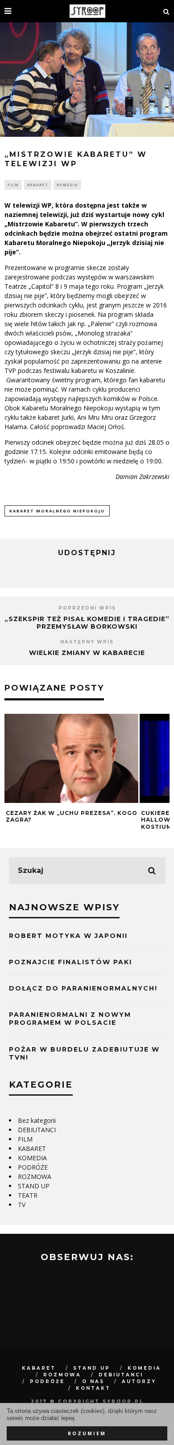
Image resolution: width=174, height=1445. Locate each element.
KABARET (37, 184)
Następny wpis (87, 642)
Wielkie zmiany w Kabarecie (87, 653)
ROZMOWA (34, 1176)
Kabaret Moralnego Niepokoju (57, 511)
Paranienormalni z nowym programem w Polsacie (70, 1019)
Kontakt (93, 1388)
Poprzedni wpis (87, 608)
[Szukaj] (166, 11)
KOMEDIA (67, 184)
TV (21, 1204)
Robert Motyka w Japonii (68, 936)
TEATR (27, 1195)
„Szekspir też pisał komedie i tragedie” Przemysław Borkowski (87, 622)
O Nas (93, 1381)
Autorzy (139, 1381)
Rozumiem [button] (87, 1433)
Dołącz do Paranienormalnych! (83, 988)
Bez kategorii (37, 1120)
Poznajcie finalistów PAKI (70, 962)
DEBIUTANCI (37, 1130)
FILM (13, 184)
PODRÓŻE (33, 1167)
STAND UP (34, 1186)
